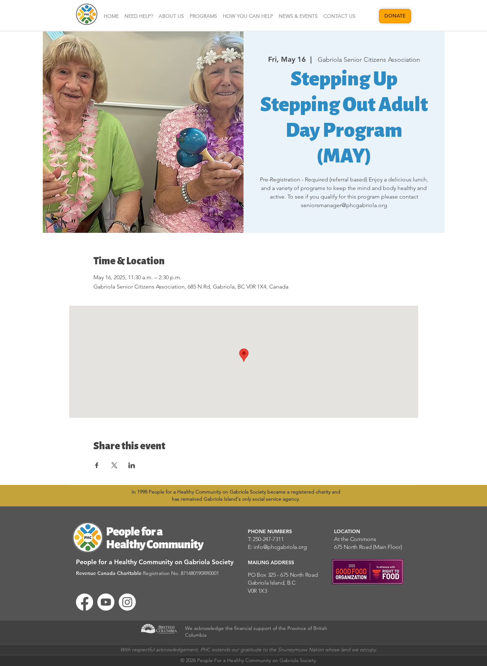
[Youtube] (105, 602)
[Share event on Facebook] (96, 465)
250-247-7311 (268, 539)
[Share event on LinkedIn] (131, 465)
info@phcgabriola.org (280, 547)
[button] (171, 16)
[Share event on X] (114, 465)
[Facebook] (84, 602)
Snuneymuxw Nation (301, 649)
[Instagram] (127, 602)
